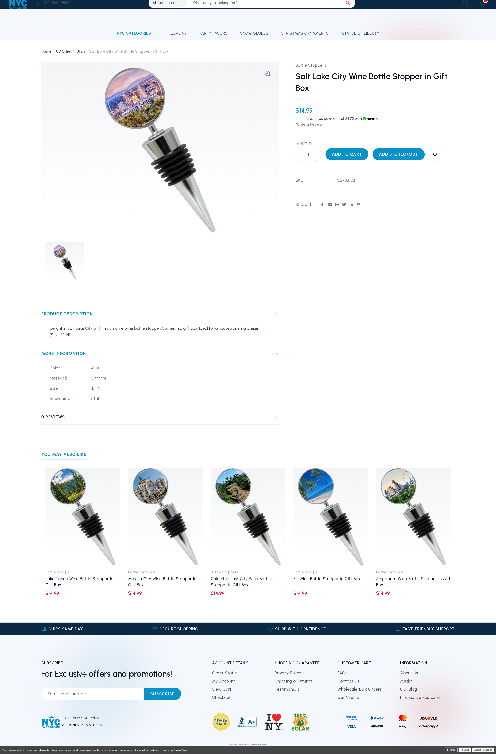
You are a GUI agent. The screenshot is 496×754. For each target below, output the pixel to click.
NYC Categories (134, 33)
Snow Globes (254, 33)
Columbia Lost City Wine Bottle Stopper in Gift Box (241, 581)
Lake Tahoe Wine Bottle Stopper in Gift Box (79, 581)
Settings (451, 749)
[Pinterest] (359, 204)
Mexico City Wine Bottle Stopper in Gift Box (162, 581)
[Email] (330, 204)
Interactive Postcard (420, 697)
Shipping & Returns (293, 681)
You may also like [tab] (64, 454)
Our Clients (348, 697)
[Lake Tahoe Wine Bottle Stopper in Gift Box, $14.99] (82, 517)
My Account (223, 681)
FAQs (343, 672)
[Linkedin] (351, 204)
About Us (409, 672)
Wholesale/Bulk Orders (360, 689)
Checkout (221, 697)
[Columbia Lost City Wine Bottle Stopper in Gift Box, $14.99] (248, 517)
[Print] (337, 204)
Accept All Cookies (483, 749)
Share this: (306, 204)
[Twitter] (344, 204)
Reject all (465, 749)
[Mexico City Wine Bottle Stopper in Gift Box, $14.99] (165, 517)
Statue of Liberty (360, 33)
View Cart (222, 689)
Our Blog (408, 689)
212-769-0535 (57, 2)
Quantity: (304, 143)
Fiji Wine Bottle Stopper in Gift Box (327, 578)
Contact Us (348, 681)
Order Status (225, 672)
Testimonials (287, 689)
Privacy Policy (288, 672)
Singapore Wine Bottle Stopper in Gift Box (413, 581)
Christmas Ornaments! (305, 33)
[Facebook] (322, 204)
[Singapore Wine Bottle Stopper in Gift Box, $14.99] (413, 517)
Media (406, 681)
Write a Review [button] (309, 124)
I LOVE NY (178, 33)
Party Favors (213, 33)
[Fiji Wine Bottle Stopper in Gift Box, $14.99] (330, 517)
